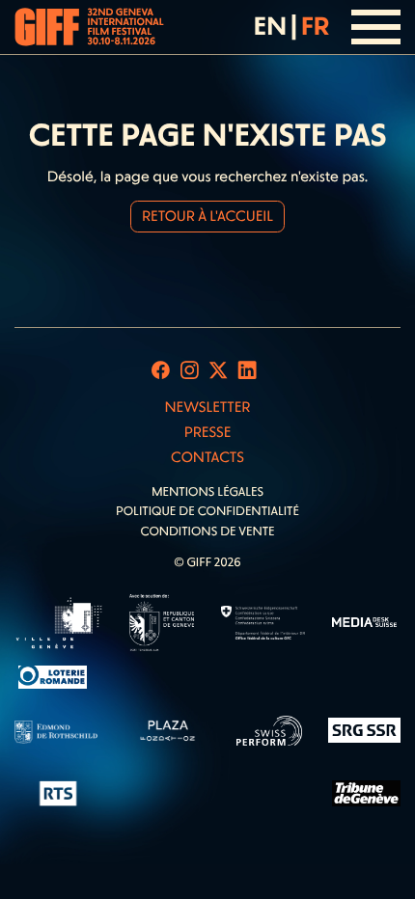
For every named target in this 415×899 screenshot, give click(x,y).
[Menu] (376, 27)
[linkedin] (247, 371)
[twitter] (218, 371)
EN (270, 26)
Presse (208, 432)
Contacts (207, 457)
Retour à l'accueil (207, 216)
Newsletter (207, 407)
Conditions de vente (207, 532)
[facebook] (161, 371)
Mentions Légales (207, 492)
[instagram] (189, 371)
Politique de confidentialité (207, 511)
